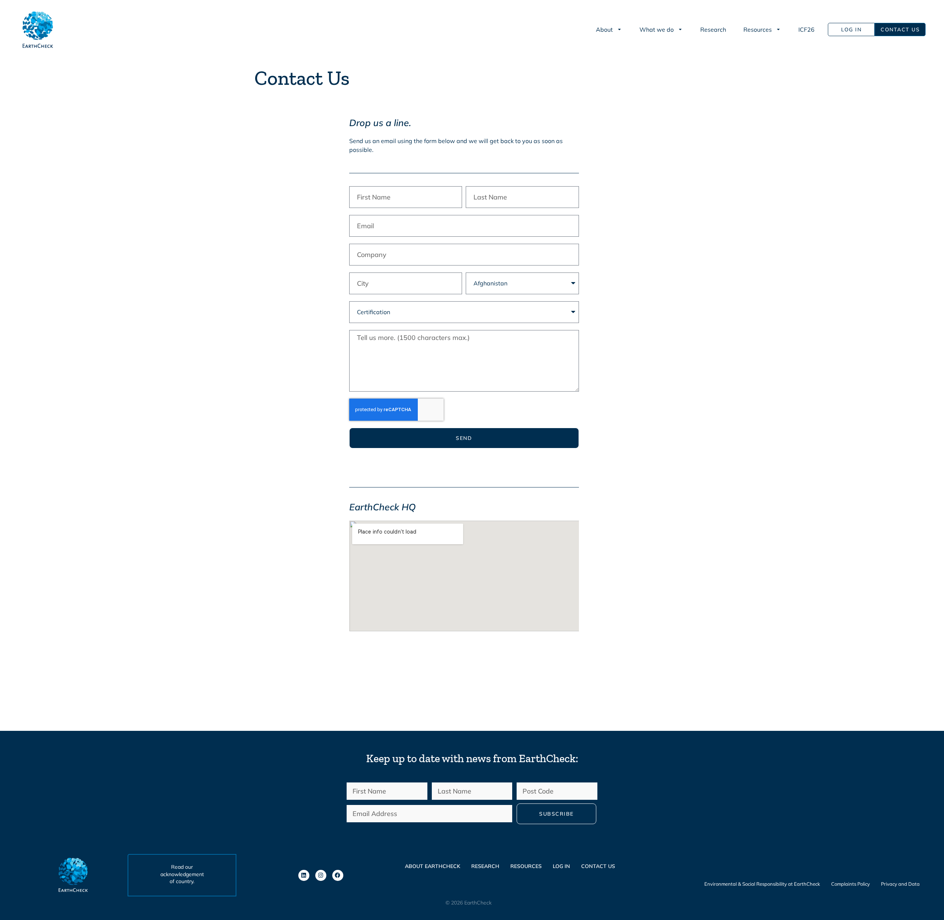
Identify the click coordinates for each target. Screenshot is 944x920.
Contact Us (598, 866)
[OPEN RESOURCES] (779, 29)
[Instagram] (320, 875)
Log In (561, 866)
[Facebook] (337, 875)
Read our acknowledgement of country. (182, 874)
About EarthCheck (432, 866)
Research (485, 866)
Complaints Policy (850, 884)
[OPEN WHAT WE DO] (680, 29)
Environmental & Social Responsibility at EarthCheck (762, 884)
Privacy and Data (900, 884)
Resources (526, 866)
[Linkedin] (303, 875)
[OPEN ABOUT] (620, 29)
